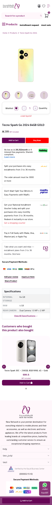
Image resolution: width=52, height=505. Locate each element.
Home (5, 33)
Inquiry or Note (28, 276)
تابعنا (5, 462)
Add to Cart (13, 140)
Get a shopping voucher (14, 223)
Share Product (11, 281)
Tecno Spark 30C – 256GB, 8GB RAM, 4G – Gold (26, 370)
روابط (5, 449)
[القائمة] (49, 6)
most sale (46, 25)
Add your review (11, 276)
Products (13, 33)
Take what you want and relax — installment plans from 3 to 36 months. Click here (19, 250)
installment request (29, 25)
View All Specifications (25, 316)
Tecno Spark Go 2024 (28, 33)
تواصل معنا (7, 455)
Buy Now (37, 140)
